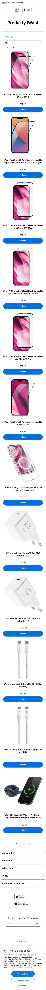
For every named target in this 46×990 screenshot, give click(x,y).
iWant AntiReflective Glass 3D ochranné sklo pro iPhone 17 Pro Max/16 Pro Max (23, 292)
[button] (3, 10)
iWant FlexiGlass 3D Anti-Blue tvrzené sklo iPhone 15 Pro (23, 423)
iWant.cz (26, 941)
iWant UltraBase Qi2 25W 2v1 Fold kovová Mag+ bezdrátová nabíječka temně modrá (23, 816)
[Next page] (35, 843)
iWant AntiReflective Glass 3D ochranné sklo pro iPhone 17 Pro (23, 357)
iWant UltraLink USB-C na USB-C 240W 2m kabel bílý (23, 685)
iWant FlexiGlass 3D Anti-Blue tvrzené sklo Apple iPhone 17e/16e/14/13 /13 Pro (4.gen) (23, 161)
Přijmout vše (23, 974)
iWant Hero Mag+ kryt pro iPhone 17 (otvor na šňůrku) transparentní (23, 488)
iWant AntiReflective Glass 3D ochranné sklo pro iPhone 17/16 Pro (23, 226)
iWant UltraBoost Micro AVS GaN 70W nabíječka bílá (23, 554)
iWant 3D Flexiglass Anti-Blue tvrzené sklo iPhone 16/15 (23, 95)
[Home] (18, 10)
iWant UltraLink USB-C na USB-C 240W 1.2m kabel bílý (23, 750)
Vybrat (23, 110)
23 (29, 843)
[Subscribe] (37, 924)
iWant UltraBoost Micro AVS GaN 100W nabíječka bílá (23, 619)
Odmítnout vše (23, 981)
